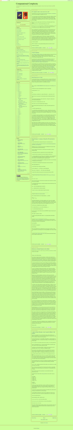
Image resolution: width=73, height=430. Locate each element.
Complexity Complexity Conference (38, 54)
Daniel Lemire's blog (20, 149)
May (19, 109)
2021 (18, 89)
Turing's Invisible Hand (21, 159)
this (39, 229)
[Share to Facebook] (51, 47)
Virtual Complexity (35, 52)
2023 (18, 87)
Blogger (38, 428)
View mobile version (44, 419)
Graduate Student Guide (19, 34)
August (19, 96)
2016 (18, 119)
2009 (18, 127)
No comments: (45, 72)
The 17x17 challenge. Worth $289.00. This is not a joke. (23, 52)
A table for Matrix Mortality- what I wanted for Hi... (22, 107)
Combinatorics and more (21, 162)
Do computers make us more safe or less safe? (40, 11)
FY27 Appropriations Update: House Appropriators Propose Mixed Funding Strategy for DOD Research (22, 170)
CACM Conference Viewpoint (20, 39)
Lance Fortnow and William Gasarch (22, 177)
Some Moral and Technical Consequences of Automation (47, 13)
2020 (18, 90)
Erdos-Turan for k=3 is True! (37, 77)
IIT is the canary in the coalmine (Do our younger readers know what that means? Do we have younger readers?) (23, 56)
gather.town (53, 67)
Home (44, 417)
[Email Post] (47, 47)
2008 (18, 128)
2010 (18, 126)
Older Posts (54, 417)
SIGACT (18, 72)
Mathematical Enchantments (21, 156)
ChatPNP (18, 35)
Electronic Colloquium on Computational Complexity (22, 79)
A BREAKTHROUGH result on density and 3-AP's (44, 85)
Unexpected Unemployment (20, 49)
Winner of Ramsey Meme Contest (40, 233)
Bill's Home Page (19, 28)
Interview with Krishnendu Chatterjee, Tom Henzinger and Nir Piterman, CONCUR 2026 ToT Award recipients (23, 153)
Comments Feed (19, 44)
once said (38, 307)
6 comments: (43, 414)
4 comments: (44, 47)
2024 (18, 86)
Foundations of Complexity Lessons (21, 32)
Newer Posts (34, 417)
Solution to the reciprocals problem (40, 193)
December (19, 91)
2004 (18, 133)
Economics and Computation (50, 66)
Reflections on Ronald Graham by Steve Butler (40, 249)
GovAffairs (19, 168)
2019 (18, 115)
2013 (18, 122)
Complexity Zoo (19, 76)
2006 (18, 130)
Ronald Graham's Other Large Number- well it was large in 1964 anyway (45, 174)
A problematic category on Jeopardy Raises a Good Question (23, 63)
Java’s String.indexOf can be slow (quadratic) (23, 149)
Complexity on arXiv (19, 77)
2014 (18, 121)
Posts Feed (18, 43)
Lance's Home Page (19, 30)
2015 (18, 120)
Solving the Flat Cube (20, 157)
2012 (18, 123)
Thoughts (19, 165)
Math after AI (19, 140)
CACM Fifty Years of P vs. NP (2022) (21, 38)
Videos (17, 42)
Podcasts (18, 40)
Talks (42, 56)
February (19, 113)
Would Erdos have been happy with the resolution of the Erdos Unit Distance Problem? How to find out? (23, 65)
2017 (18, 118)
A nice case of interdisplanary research (40, 219)
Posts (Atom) (46, 422)
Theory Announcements (19, 73)
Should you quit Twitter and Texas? (21, 50)
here (53, 117)
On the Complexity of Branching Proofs (42, 61)
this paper (43, 373)
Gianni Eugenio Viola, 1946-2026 (22, 166)
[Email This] (48, 47)
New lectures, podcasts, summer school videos (23, 160)
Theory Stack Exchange (19, 74)
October (19, 94)
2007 (18, 129)
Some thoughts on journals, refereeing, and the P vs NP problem (23, 61)
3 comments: (43, 327)
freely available (40, 259)
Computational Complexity (27, 3)
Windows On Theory (20, 139)
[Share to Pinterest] (53, 72)
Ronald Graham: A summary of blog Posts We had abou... (22, 103)
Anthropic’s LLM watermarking (21, 143)
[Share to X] (50, 47)
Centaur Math (18, 58)
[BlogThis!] (49, 47)
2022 (18, 88)
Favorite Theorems (19, 31)
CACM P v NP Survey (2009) (20, 36)
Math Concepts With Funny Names (21, 59)
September (19, 95)
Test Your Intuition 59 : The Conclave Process (23, 163)
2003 (18, 134)
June (19, 108)
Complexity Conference (19, 70)
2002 (18, 135)
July (19, 97)
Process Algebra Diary (20, 152)
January (19, 114)
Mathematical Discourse (20, 146)
